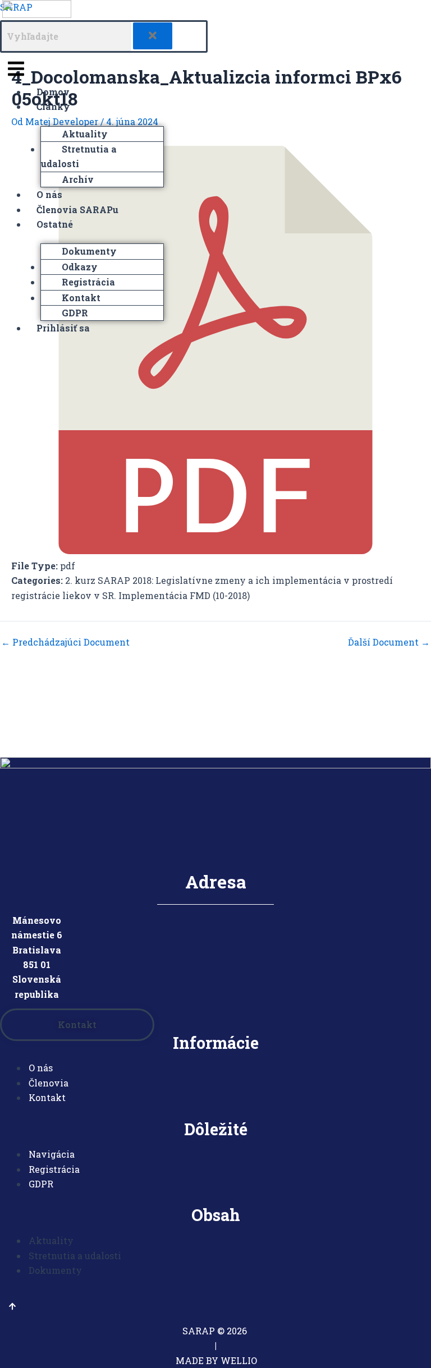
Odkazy (80, 267)
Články (53, 106)
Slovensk (34, 979)
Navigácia (52, 1154)
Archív (78, 179)
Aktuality (85, 134)
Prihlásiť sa (63, 328)
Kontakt (81, 297)
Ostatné (54, 224)
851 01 (37, 964)
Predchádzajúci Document (65, 642)
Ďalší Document (389, 642)
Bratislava (36, 950)
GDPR (75, 313)
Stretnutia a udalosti (79, 156)
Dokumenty (89, 251)
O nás (49, 194)
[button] (104, 69)
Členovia (48, 1083)
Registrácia (88, 282)
